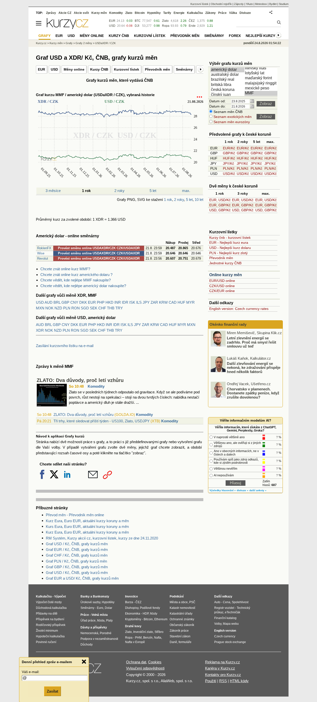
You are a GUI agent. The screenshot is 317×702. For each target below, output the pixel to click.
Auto (217, 602)
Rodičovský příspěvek (50, 625)
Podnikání (177, 596)
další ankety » (257, 490)
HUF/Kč (229, 158)
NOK (49, 308)
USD (54, 69)
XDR (40, 330)
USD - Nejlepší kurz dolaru (230, 248)
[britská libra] (228, 84)
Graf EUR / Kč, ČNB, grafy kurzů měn (77, 549)
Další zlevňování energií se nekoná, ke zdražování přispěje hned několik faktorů (253, 367)
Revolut (42, 258)
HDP (146, 613)
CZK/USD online (222, 286)
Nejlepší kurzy (260, 36)
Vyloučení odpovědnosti (145, 668)
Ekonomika (132, 613)
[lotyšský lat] (261, 73)
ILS (139, 302)
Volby (217, 623)
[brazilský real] (228, 79)
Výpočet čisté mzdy (49, 602)
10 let (199, 199)
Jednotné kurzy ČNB (225, 263)
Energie (179, 13)
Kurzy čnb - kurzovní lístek (230, 238)
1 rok (168, 199)
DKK (83, 302)
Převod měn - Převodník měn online (75, 515)
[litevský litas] (261, 68)
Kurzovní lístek (126, 69)
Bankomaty (101, 596)
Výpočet (60, 596)
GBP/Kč (229, 153)
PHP (101, 302)
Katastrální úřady (181, 613)
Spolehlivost (240, 602)
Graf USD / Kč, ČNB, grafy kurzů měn (77, 544)
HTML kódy (239, 681)
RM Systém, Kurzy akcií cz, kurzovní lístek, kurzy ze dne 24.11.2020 (102, 538)
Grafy (69, 43)
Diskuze (245, 13)
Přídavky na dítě (46, 613)
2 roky (119, 191)
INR (117, 302)
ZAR (154, 302)
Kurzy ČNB (99, 69)
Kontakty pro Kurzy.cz (223, 675)
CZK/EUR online (222, 291)
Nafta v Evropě (135, 642)
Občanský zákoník (182, 625)
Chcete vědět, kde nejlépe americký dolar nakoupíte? (83, 286)
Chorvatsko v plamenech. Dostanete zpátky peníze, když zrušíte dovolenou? (253, 393)
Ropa (165, 25)
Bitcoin (140, 13)
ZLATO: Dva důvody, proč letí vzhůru (80, 380)
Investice (131, 596)
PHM (138, 637)
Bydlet (273, 3)
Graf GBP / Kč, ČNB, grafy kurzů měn (77, 567)
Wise (40, 253)
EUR (41, 69)
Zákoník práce (179, 630)
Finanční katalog (225, 618)
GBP (65, 302)
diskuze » (242, 490)
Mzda (101, 620)
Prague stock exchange (230, 642)
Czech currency (224, 636)
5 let (153, 191)
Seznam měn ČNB (227, 112)
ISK (132, 302)
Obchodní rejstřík (221, 3)
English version (225, 630)
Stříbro (159, 632)
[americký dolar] (228, 69)
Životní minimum (47, 630)
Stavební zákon (180, 636)
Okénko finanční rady (228, 324)
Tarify (167, 13)
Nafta (157, 637)
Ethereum (160, 619)
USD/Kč (229, 174)
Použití (210, 681)
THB (110, 308)
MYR (190, 302)
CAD (173, 302)
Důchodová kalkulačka (51, 608)
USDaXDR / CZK (105, 43)
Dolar (108, 608)
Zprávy (51, 13)
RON (75, 308)
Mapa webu (231, 623)
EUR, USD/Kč (220, 200)
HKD (109, 302)
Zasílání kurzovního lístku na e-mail (64, 346)
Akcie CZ (64, 13)
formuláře (185, 642)
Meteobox (261, 3)
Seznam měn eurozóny (231, 122)
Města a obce (179, 602)
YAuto (249, 3)
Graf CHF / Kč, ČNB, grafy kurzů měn (76, 555)
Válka (233, 13)
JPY (146, 302)
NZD (58, 308)
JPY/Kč (228, 163)
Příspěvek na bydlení (50, 619)
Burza (129, 602)
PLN (66, 308)
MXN (40, 308)
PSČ (192, 602)
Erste (192, 25)
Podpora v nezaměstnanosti (99, 639)
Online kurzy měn (225, 275)
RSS (223, 681)
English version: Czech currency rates (238, 309)
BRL (56, 302)
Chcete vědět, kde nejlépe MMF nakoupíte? (75, 280)
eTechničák (232, 612)
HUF (181, 302)
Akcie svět (81, 13)
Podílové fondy (150, 608)
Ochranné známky (182, 619)
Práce (222, 13)
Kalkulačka (195, 13)
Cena (226, 602)
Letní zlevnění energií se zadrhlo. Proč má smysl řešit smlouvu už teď (251, 342)
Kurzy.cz (41, 43)
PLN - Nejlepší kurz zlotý (228, 253)
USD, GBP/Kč (220, 210)
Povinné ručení (46, 642)
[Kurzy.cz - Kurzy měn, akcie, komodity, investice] (67, 28)
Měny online (74, 69)
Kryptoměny (133, 619)
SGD (85, 308)
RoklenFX (44, 248)
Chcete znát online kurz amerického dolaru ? (76, 274)
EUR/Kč (229, 148)
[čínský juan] (228, 94)
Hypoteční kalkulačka (50, 636)
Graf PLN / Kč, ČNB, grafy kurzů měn (76, 561)
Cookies (154, 662)
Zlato (165, 21)
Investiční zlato (143, 632)
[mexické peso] (261, 88)
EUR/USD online (222, 281)
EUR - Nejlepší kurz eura (228, 242)
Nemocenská (89, 633)
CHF (102, 308)
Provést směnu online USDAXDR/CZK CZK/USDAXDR (99, 248)
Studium (284, 3)
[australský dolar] (228, 74)
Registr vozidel (224, 608)
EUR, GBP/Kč (220, 205)
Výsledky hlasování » (223, 490)
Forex (235, 36)
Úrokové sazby (90, 602)
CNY (74, 302)
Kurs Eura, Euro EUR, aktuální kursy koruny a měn (87, 526)
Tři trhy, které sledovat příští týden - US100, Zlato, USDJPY (101, 421)
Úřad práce (88, 620)
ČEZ (192, 21)
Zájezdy (239, 3)
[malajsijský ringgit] (261, 83)
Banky (85, 596)
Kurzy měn (99, 13)
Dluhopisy (131, 608)
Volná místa (99, 615)
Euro (100, 608)
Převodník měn (157, 69)
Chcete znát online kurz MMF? (65, 269)
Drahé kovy (133, 626)
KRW (163, 302)
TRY (119, 308)
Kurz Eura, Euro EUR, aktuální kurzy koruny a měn (87, 521)
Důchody (86, 644)
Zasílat (52, 691)
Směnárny (184, 69)
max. (186, 191)
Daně (173, 642)
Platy (109, 620)
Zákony (210, 13)
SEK (93, 308)
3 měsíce (53, 191)
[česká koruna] (228, 89)
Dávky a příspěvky (93, 627)
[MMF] (261, 93)
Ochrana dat (136, 662)
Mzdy (153, 613)
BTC (138, 21)
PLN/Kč (229, 168)
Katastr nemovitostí (182, 608)
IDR (125, 302)
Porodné (105, 633)
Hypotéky (154, 13)
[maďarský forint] (261, 78)
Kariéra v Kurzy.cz (220, 668)
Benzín (148, 637)
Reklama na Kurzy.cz (222, 662)
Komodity (96, 386)
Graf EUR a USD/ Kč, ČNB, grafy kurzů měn (82, 578)
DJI (137, 25)
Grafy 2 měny (84, 43)
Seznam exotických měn (232, 117)
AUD (49, 302)
